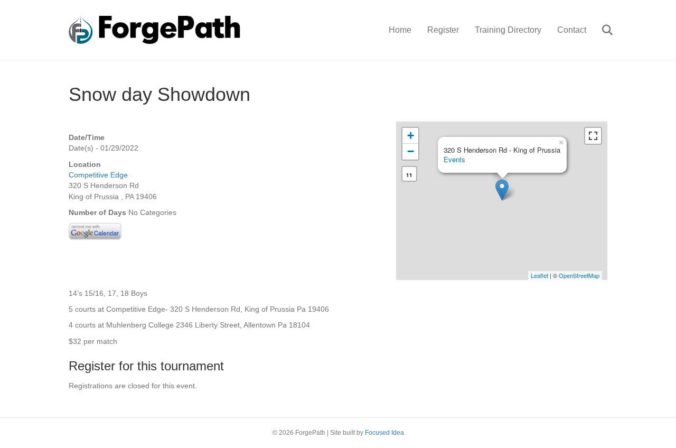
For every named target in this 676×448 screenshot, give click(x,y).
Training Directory (508, 29)
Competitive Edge (98, 175)
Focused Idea (384, 432)
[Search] (600, 30)
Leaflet (539, 275)
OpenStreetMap (579, 275)
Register (443, 29)
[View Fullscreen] (593, 136)
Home (400, 29)
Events (454, 159)
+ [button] (410, 135)
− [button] (410, 151)
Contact (571, 29)
